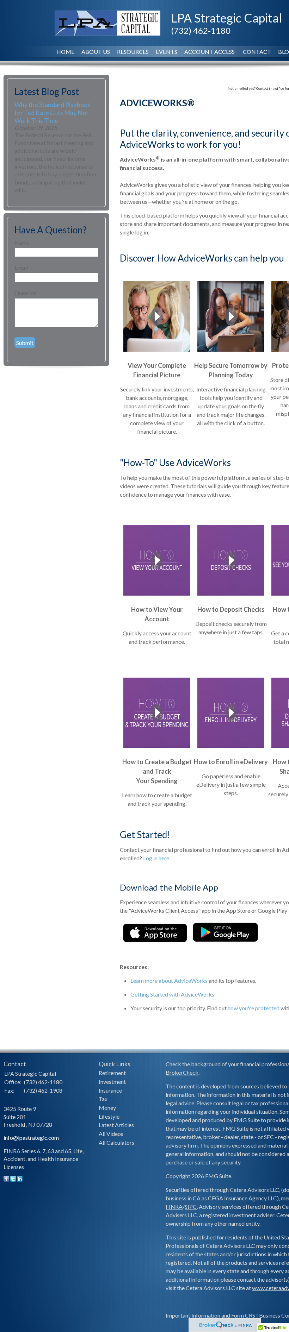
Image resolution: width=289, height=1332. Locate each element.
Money (107, 1107)
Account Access (210, 51)
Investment (112, 1081)
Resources (133, 51)
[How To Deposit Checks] (231, 595)
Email (21, 267)
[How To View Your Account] (157, 595)
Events (166, 51)
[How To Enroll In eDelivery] (231, 747)
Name (21, 242)
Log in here (156, 858)
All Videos (111, 1133)
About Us (95, 51)
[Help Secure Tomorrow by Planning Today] (231, 351)
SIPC (191, 1206)
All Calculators (116, 1142)
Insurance (110, 1090)
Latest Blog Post (46, 91)
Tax (103, 1098)
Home (65, 51)
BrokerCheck (182, 1072)
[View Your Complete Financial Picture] (157, 351)
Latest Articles (116, 1124)
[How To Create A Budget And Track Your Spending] (157, 747)
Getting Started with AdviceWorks (172, 994)
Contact (257, 51)
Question (25, 292)
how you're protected (253, 1008)
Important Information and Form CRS (210, 1315)
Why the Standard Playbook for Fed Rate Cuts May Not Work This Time (52, 112)
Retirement (112, 1072)
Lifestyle (109, 1116)
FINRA (174, 1206)
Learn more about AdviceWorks (169, 980)
